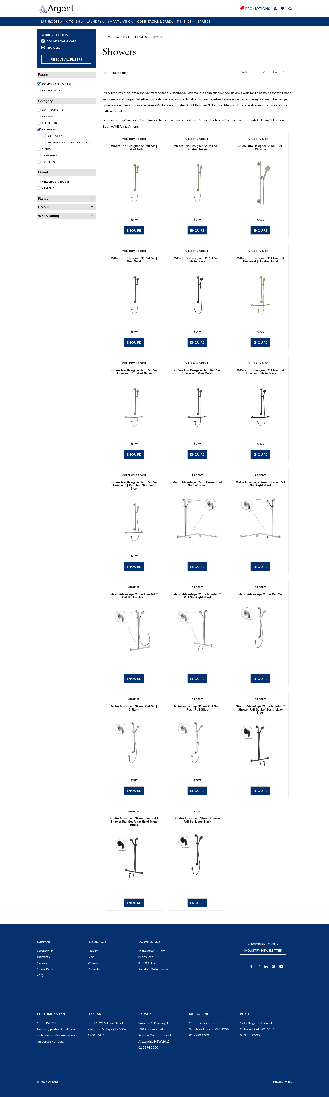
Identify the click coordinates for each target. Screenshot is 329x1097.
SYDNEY (144, 1014)
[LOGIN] (275, 8)
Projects (94, 969)
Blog (91, 957)
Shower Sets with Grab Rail (71, 142)
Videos (93, 963)
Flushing (49, 123)
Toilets (48, 162)
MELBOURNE (199, 1014)
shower (144, 93)
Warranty (43, 957)
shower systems (169, 120)
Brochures (145, 957)
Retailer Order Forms (153, 969)
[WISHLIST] (282, 8)
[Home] (57, 9)
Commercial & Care (154, 21)
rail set (240, 99)
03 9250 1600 (199, 1035)
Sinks (46, 149)
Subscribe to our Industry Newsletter (263, 947)
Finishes (184, 21)
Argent (48, 188)
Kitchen (73, 21)
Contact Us (45, 951)
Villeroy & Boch (55, 181)
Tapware (49, 155)
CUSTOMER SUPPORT (54, 1014)
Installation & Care (151, 951)
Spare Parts (45, 969)
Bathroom (49, 21)
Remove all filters (66, 59)
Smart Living (119, 21)
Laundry (93, 21)
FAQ (40, 975)
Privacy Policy (282, 1082)
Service (42, 963)
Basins (47, 116)
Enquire (134, 230)
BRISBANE (95, 1014)
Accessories (52, 110)
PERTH (245, 1014)
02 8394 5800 (148, 1047)
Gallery (93, 951)
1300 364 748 (47, 1023)
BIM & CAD (146, 963)
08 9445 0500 (250, 1035)
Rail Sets (55, 136)
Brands (204, 21)
